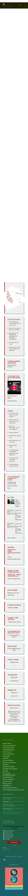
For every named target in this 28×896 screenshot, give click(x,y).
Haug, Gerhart (10, 84)
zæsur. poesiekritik (8, 760)
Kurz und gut (6, 773)
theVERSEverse (7, 785)
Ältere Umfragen (6, 849)
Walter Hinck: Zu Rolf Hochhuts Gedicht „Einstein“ (13, 805)
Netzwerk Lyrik (7, 752)
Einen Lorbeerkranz (9, 831)
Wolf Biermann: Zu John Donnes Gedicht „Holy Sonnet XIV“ (14, 349)
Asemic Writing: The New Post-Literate (13, 790)
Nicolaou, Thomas (14, 135)
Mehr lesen (6, 48)
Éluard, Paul (15, 32)
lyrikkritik (5, 758)
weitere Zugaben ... (13, 401)
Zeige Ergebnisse (14, 845)
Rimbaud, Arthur (10, 89)
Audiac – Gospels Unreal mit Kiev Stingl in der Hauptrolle (17, 503)
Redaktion (7, 32)
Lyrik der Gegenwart (8, 754)
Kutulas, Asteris (10, 238)
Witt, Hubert (19, 137)
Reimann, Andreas (12, 87)
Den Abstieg (7, 839)
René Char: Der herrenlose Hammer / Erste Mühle (15, 328)
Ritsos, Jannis (11, 137)
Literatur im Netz (7, 781)
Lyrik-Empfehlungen (8, 750)
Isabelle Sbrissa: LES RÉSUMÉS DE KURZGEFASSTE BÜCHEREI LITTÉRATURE (14, 336)
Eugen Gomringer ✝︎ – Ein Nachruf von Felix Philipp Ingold (14, 421)
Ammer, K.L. (15, 81)
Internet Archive (7, 783)
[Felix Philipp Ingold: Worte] (14, 650)
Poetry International (8, 747)
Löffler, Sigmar (10, 85)
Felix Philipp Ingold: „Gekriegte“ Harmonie (14, 465)
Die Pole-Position (8, 833)
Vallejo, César (11, 184)
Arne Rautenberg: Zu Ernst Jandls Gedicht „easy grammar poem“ (15, 323)
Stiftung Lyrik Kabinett (9, 745)
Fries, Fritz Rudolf (13, 182)
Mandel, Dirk (11, 240)
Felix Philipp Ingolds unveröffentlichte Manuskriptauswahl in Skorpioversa (14, 452)
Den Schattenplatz (9, 837)
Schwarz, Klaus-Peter (13, 243)
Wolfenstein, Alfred (13, 90)
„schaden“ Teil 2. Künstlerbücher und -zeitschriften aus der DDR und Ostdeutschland (18, 515)
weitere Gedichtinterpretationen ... (14, 559)
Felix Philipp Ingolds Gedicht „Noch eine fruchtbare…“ (13, 415)
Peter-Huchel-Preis (8, 777)
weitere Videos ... (12, 538)
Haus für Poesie (7, 743)
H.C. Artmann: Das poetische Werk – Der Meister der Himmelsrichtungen (13, 812)
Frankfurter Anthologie (9, 762)
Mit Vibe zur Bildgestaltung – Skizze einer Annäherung (14, 427)
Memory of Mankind (8, 779)
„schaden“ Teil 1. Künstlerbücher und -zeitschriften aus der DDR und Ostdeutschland (18, 528)
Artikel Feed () (13, 607)
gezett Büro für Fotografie (10, 769)
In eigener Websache (13, 432)
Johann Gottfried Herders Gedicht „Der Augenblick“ (13, 809)
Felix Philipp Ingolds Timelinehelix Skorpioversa (13, 459)
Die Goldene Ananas (9, 835)
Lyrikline (5, 771)
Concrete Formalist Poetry (10, 788)
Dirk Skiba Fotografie (9, 766)
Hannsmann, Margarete (8, 134)
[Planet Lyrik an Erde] (14, 622)
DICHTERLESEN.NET (9, 775)
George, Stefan (10, 82)
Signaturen (6, 764)
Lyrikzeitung (6, 756)
